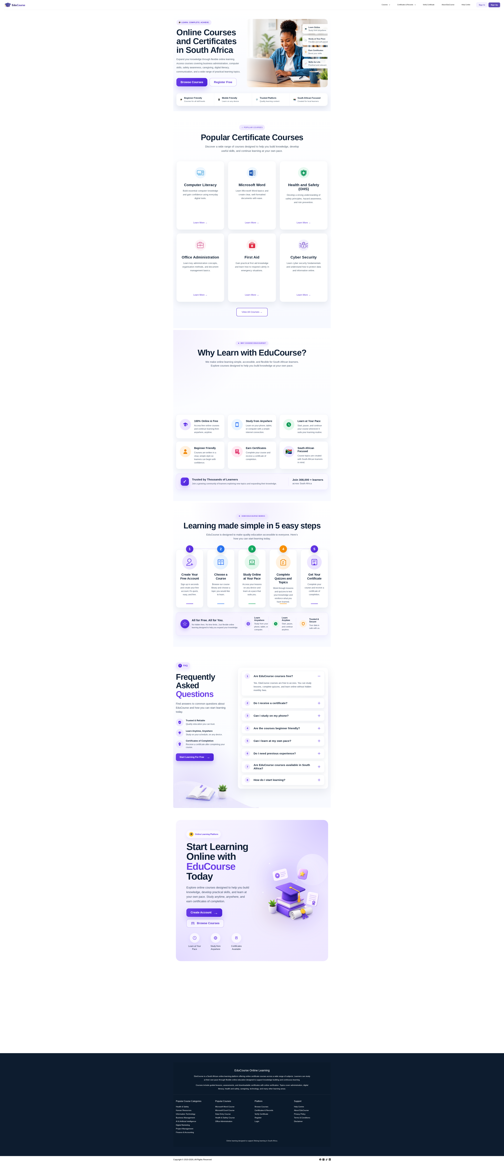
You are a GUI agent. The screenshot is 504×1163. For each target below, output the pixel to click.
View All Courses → (252, 312)
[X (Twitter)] (323, 1160)
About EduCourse (448, 5)
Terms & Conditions (302, 1118)
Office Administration (223, 1121)
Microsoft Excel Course (224, 1110)
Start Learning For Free (195, 757)
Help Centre (466, 5)
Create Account (204, 912)
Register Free (223, 82)
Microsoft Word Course (224, 1107)
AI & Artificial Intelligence (186, 1121)
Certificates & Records (405, 5)
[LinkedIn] (330, 1160)
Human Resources (183, 1110)
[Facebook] (320, 1160)
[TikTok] (327, 1160)
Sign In (482, 5)
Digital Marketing (183, 1125)
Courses (385, 5)
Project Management (184, 1129)
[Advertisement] (252, 393)
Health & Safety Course (225, 1118)
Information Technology (185, 1114)
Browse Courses (192, 82)
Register (258, 1118)
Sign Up (494, 5)
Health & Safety (182, 1107)
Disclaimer (298, 1121)
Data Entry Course (223, 1114)
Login (257, 1121)
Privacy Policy (299, 1114)
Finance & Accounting (185, 1132)
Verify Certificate (428, 5)
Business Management (185, 1118)
